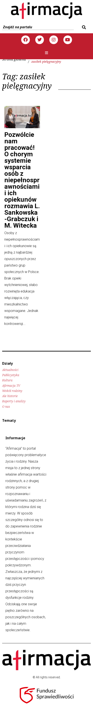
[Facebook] (25, 39)
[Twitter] (39, 39)
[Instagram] (53, 39)
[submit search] (83, 27)
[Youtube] (67, 39)
